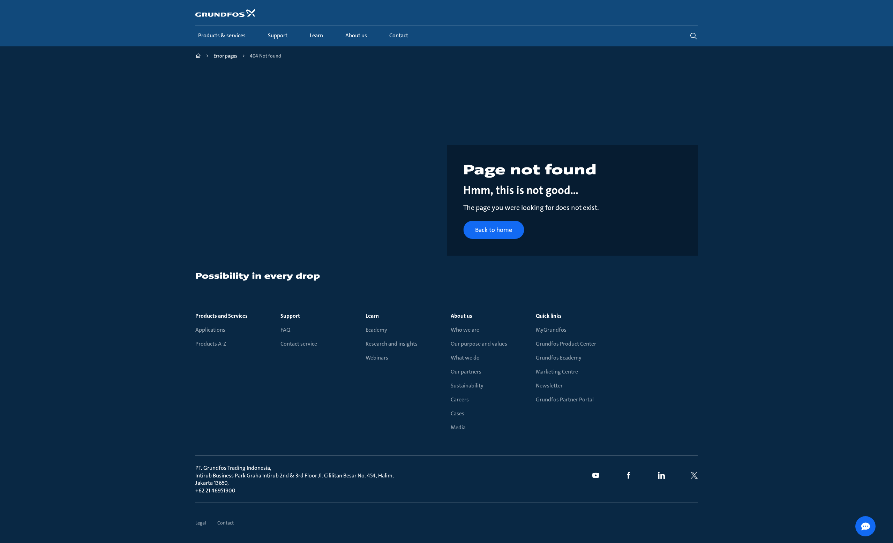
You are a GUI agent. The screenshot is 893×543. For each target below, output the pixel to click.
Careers (460, 399)
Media (458, 427)
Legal (200, 523)
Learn (372, 315)
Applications (210, 329)
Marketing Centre (557, 371)
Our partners (466, 371)
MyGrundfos (551, 329)
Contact (225, 523)
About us (461, 315)
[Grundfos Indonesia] (198, 56)
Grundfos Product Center (566, 343)
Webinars (377, 357)
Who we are (465, 329)
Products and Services (221, 315)
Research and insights (392, 343)
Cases (457, 413)
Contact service (298, 343)
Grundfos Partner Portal (565, 399)
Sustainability (467, 385)
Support (290, 315)
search (693, 36)
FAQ (285, 329)
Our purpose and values (479, 343)
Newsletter (549, 385)
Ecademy (376, 329)
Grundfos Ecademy (558, 357)
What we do (465, 357)
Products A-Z (210, 343)
